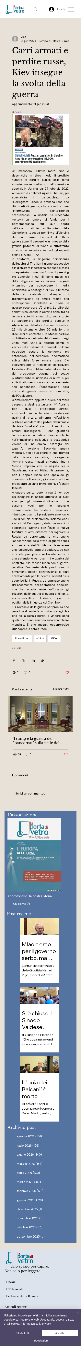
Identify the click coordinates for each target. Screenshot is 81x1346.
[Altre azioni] (66, 39)
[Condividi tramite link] (43, 660)
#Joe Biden (22, 638)
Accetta (59, 1333)
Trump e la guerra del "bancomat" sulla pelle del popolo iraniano (36, 740)
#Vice (40, 638)
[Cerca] (35, 9)
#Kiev (54, 638)
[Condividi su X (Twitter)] (23, 660)
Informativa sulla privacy (36, 1323)
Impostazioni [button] (40, 1340)
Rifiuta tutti (22, 1333)
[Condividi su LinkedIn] (33, 660)
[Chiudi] (75, 1315)
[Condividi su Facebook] (14, 660)
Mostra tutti (61, 688)
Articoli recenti (16, 1307)
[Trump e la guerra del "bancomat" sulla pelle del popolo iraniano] (40, 714)
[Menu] (71, 9)
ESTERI (16, 648)
